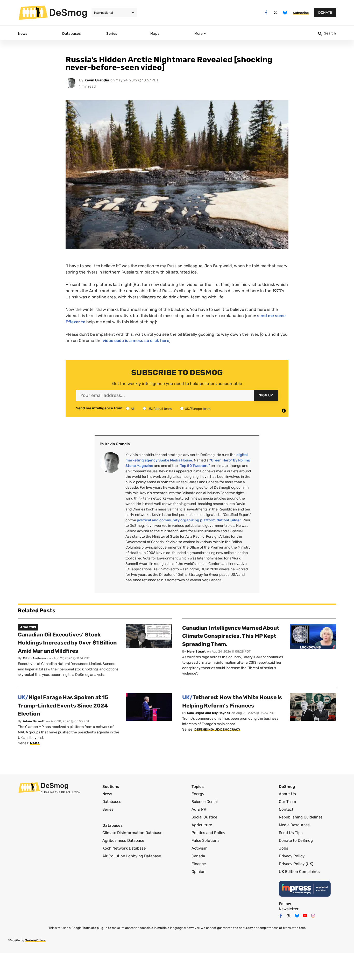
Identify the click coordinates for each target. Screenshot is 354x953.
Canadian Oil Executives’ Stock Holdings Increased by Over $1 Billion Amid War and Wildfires (67, 642)
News (107, 793)
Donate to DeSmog (296, 840)
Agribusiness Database (123, 840)
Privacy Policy (292, 856)
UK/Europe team (198, 408)
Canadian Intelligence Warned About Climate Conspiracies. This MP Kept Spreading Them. (230, 636)
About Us (287, 793)
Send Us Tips (291, 832)
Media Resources (294, 825)
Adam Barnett (34, 721)
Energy (198, 793)
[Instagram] (313, 916)
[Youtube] (305, 916)
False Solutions (206, 840)
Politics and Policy (208, 832)
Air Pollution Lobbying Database (131, 856)
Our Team (287, 801)
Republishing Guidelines (301, 817)
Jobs (283, 848)
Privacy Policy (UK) (296, 863)
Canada (198, 856)
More (198, 33)
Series (108, 809)
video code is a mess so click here (136, 340)
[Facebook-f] (266, 13)
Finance (199, 863)
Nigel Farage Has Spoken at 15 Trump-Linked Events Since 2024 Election (63, 705)
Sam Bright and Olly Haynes (208, 713)
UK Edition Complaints (299, 871)
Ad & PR (199, 809)
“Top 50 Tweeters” (194, 466)
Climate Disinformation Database (132, 832)
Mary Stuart (196, 651)
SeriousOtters (35, 940)
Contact (286, 809)
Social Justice (204, 817)
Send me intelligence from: (99, 408)
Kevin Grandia (96, 80)
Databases (111, 801)
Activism (199, 848)
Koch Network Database (124, 848)
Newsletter (289, 909)
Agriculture (202, 825)
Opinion (199, 871)
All (132, 408)
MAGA (35, 743)
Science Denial (205, 801)
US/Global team (159, 408)
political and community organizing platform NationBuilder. (189, 520)
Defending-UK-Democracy (217, 729)
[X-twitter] (276, 13)
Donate (325, 12)
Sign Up (266, 395)
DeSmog (68, 12)
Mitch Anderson (35, 658)
